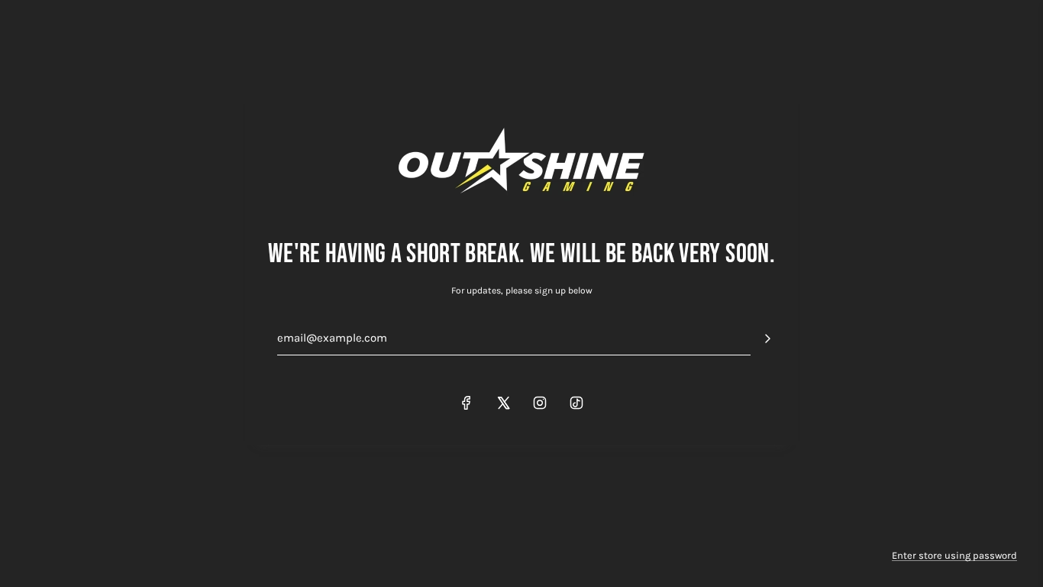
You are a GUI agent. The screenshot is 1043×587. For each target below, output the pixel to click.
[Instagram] (540, 403)
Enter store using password (954, 555)
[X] (503, 403)
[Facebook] (466, 403)
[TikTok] (576, 403)
